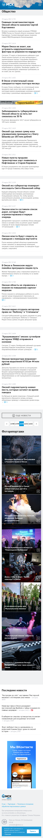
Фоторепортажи (13, 431)
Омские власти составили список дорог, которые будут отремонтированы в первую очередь (19, 213)
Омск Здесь (8, 5)
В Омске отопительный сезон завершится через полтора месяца (21, 82)
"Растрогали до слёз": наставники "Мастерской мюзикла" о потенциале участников (20, 696)
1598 (12, 424)
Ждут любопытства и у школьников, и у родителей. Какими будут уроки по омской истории (19, 729)
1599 (17, 424)
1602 (30, 424)
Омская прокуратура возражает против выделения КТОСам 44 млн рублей (20, 361)
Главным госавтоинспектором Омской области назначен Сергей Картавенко (20, 25)
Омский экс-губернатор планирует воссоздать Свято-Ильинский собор (21, 187)
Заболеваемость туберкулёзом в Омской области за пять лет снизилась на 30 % (19, 114)
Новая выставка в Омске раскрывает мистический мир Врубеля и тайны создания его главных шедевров (21, 708)
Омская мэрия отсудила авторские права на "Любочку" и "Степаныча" (20, 310)
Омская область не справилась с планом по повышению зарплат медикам (19, 287)
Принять (33, 831)
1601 (26, 424)
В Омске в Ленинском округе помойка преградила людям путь (20, 267)
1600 (21, 424)
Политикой (8, 834)
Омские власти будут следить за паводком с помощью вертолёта (19, 237)
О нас (4, 804)
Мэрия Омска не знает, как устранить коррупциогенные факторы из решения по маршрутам (21, 49)
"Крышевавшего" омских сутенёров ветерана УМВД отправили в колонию (21, 339)
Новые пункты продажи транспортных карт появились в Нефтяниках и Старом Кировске (19, 160)
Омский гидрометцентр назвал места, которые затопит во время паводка (20, 390)
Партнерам (11, 804)
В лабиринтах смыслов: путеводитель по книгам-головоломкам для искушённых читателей (21, 717)
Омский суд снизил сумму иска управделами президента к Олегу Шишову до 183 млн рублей (20, 134)
